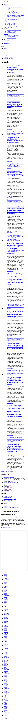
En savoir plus (10, 91)
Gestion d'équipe (10, 11)
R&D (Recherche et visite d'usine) (15, 16)
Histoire (8, 8)
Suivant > (6, 471)
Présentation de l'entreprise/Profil (14, 7)
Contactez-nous (7, 43)
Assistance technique (11, 31)
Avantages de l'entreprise (12, 17)
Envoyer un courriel (5, 527)
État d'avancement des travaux (14, 30)
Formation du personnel (12, 12)
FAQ (8, 20)
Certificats (6, 42)
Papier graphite (10, 27)
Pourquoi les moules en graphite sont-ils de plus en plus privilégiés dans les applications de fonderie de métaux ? (15, 381)
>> (9, 471)
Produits (5, 22)
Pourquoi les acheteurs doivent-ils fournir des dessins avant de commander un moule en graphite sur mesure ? (15, 104)
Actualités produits (11, 36)
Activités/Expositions (12, 19)
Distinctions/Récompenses (13, 13)
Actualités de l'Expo (11, 38)
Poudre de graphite (11, 23)
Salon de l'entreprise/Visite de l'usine (15, 15)
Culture (8, 9)
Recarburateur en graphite (13, 26)
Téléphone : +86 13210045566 (11, 482)
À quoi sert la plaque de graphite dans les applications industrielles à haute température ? (15, 140)
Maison (5, 4)
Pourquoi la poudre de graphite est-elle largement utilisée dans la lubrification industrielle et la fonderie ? (15, 173)
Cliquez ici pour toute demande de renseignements (12, 523)
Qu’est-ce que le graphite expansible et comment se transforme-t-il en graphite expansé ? (15, 281)
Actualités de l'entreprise (12, 35)
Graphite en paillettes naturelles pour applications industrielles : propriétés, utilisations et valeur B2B (15, 413)
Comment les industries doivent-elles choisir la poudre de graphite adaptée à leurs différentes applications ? (15, 69)
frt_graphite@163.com (9, 477)
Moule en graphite (11, 24)
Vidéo (8, 40)
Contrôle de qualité (11, 32)
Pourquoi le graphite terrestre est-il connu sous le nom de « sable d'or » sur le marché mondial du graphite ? (15, 347)
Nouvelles (6, 34)
